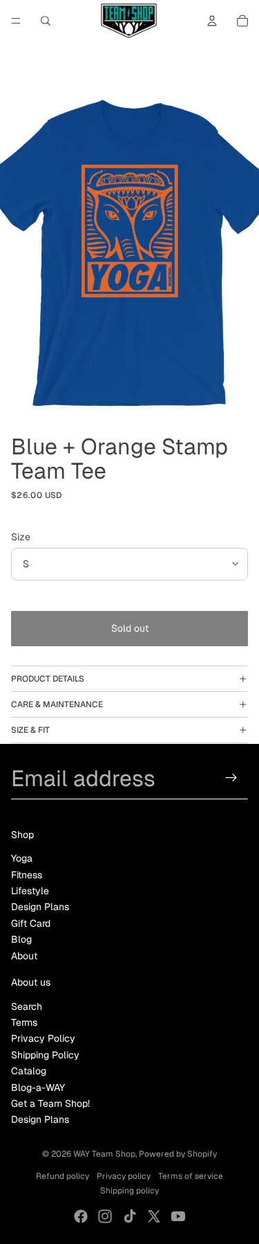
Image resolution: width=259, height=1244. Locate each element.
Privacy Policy (43, 1038)
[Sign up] (231, 778)
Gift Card (30, 923)
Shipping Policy (45, 1055)
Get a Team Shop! (50, 1103)
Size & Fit (30, 730)
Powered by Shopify (178, 1153)
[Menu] (16, 21)
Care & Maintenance (57, 704)
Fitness (26, 875)
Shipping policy (129, 1190)
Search (26, 1006)
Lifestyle (30, 891)
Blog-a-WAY (38, 1087)
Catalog (28, 1071)
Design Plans (40, 906)
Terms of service (190, 1176)
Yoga (21, 858)
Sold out (129, 628)
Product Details (47, 678)
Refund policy (62, 1176)
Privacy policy (124, 1176)
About (24, 956)
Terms (24, 1022)
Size (20, 537)
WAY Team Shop (104, 1153)
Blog (21, 939)
